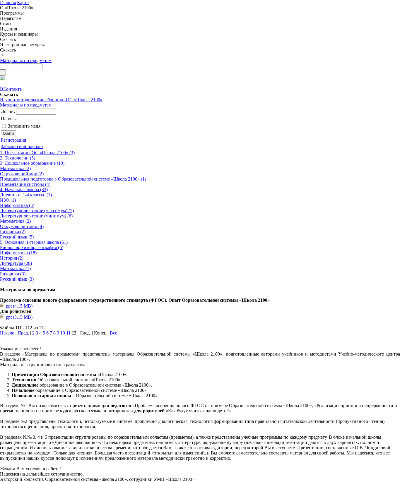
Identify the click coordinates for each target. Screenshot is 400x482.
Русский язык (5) (17, 236)
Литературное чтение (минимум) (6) (36, 215)
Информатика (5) (17, 205)
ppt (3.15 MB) (19, 317)
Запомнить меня (24, 125)
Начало (7, 332)
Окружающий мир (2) (22, 173)
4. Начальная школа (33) (24, 189)
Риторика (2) (12, 231)
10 (62, 332)
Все (113, 332)
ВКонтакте (11, 89)
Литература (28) (16, 263)
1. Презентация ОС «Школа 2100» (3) (37, 152)
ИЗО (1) (8, 200)
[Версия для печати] (2, 78)
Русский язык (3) (17, 279)
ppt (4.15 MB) (19, 305)
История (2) (11, 257)
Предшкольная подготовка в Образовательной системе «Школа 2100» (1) (73, 178)
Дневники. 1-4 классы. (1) (26, 194)
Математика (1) (15, 268)
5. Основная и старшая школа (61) (34, 242)
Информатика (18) (18, 252)
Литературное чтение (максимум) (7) (37, 210)
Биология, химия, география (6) (31, 247)
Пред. (23, 332)
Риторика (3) (12, 273)
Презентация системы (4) (25, 184)
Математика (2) (15, 168)
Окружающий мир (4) (22, 226)
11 (68, 332)
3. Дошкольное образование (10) (32, 163)
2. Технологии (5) (17, 157)
